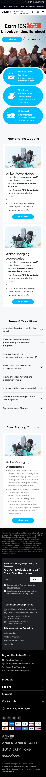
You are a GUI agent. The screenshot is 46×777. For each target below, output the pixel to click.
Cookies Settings (8, 772)
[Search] (33, 12)
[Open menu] (42, 12)
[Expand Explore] (42, 687)
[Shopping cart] (38, 12)
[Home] (16, 12)
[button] (23, 330)
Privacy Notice (13, 587)
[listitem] (4, 718)
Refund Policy (19, 766)
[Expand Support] (42, 694)
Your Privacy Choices (10, 769)
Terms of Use (25, 585)
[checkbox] (5, 585)
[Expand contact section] (42, 701)
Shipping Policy (7, 766)
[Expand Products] (42, 679)
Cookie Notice (34, 769)
